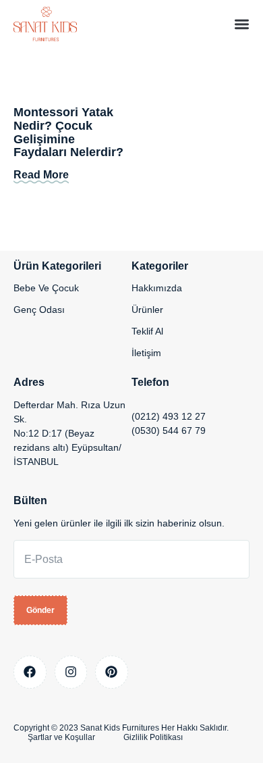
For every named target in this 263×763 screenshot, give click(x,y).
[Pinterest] (111, 672)
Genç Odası (39, 309)
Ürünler (147, 309)
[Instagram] (71, 672)
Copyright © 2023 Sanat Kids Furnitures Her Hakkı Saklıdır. (121, 728)
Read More (41, 174)
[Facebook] (30, 672)
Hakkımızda (157, 287)
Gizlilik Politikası (153, 737)
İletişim (146, 352)
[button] (242, 24)
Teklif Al (147, 331)
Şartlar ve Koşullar (61, 737)
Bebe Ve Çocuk (46, 287)
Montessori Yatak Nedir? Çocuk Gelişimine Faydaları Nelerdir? (68, 132)
